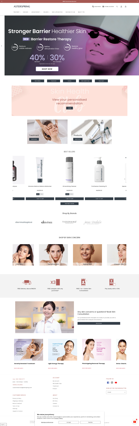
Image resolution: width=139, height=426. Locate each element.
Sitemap (15, 408)
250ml (67, 194)
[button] (16, 12)
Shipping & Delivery (18, 401)
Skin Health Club (57, 383)
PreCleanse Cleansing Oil (99, 186)
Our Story (55, 398)
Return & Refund (17, 403)
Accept (69, 422)
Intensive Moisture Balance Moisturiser (40, 186)
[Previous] (1, 46)
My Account (56, 381)
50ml (38, 194)
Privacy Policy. (58, 418)
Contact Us (56, 406)
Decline (90, 422)
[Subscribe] (124, 392)
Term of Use (16, 406)
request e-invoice (17, 411)
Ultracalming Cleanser (69, 186)
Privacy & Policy (17, 398)
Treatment (56, 386)
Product (55, 388)
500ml (71, 194)
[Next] (137, 46)
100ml (41, 194)
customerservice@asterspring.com (22, 387)
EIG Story (55, 401)
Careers (55, 403)
